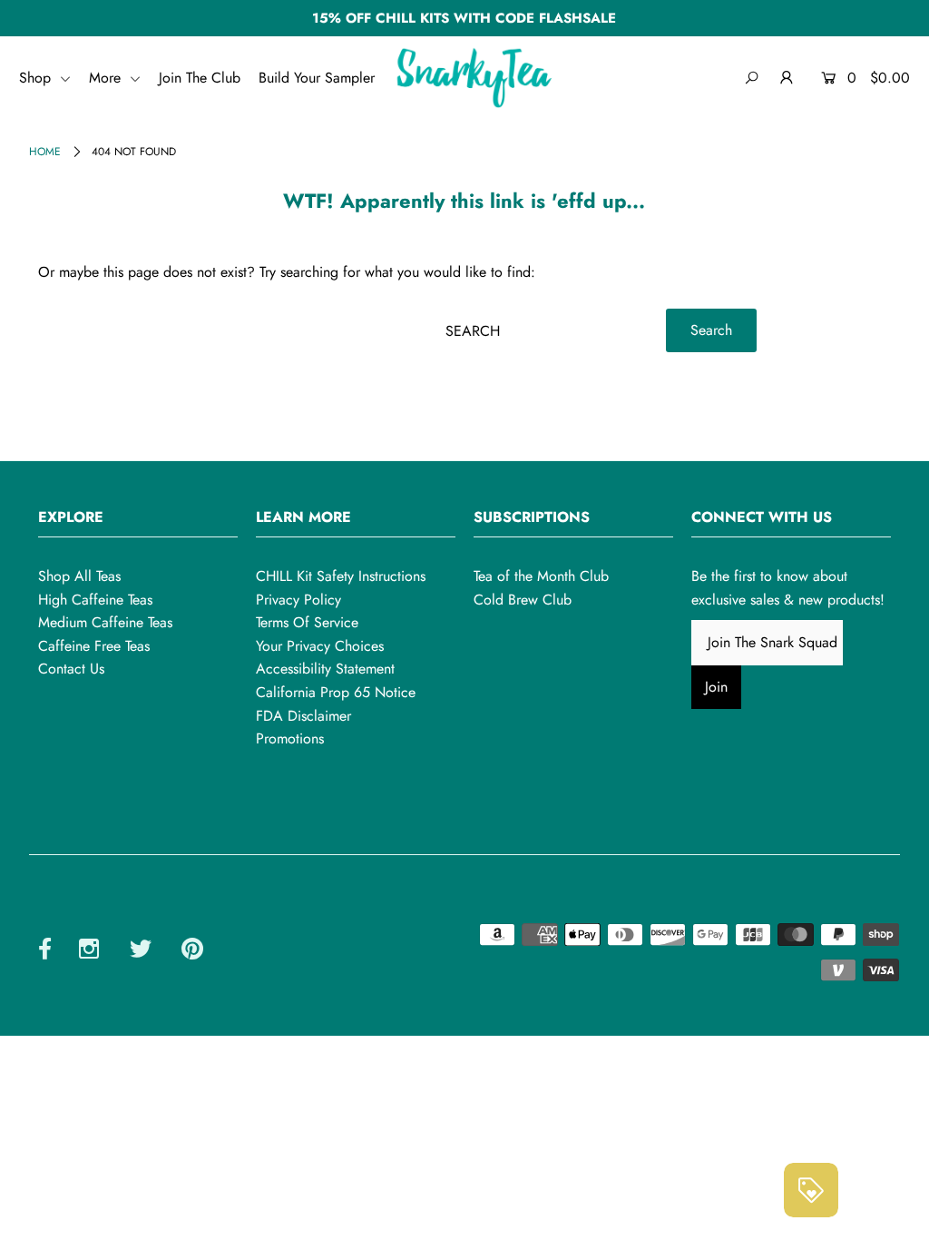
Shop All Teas (79, 576)
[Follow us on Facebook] (45, 951)
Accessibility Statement (325, 668)
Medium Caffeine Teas (105, 622)
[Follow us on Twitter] (140, 951)
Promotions (290, 738)
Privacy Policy (298, 599)
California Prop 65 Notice (336, 692)
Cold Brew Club (523, 599)
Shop (37, 77)
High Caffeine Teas (95, 599)
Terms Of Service (307, 622)
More (107, 77)
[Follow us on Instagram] (88, 951)
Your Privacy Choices (320, 645)
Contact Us (71, 668)
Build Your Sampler (317, 77)
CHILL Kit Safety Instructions (340, 576)
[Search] (751, 78)
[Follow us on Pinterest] (192, 951)
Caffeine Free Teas (94, 645)
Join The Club (199, 77)
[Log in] (787, 78)
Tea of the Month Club (541, 576)
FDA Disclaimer (303, 715)
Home (45, 151)
